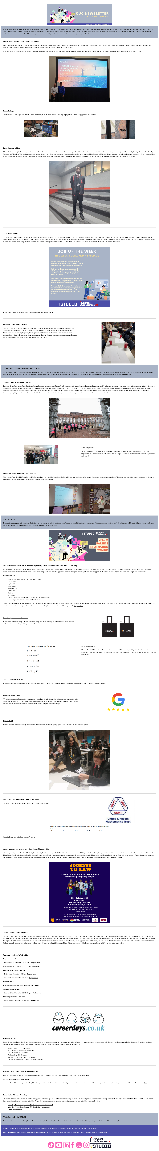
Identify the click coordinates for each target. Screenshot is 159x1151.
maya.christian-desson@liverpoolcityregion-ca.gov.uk (104, 857)
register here (127, 374)
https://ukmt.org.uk (32, 799)
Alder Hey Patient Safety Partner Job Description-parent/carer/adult (30, 1105)
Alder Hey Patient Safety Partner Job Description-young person (29, 1107)
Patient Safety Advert (15, 1109)
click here (51, 312)
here (87, 1075)
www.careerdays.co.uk (73, 1044)
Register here (78, 606)
